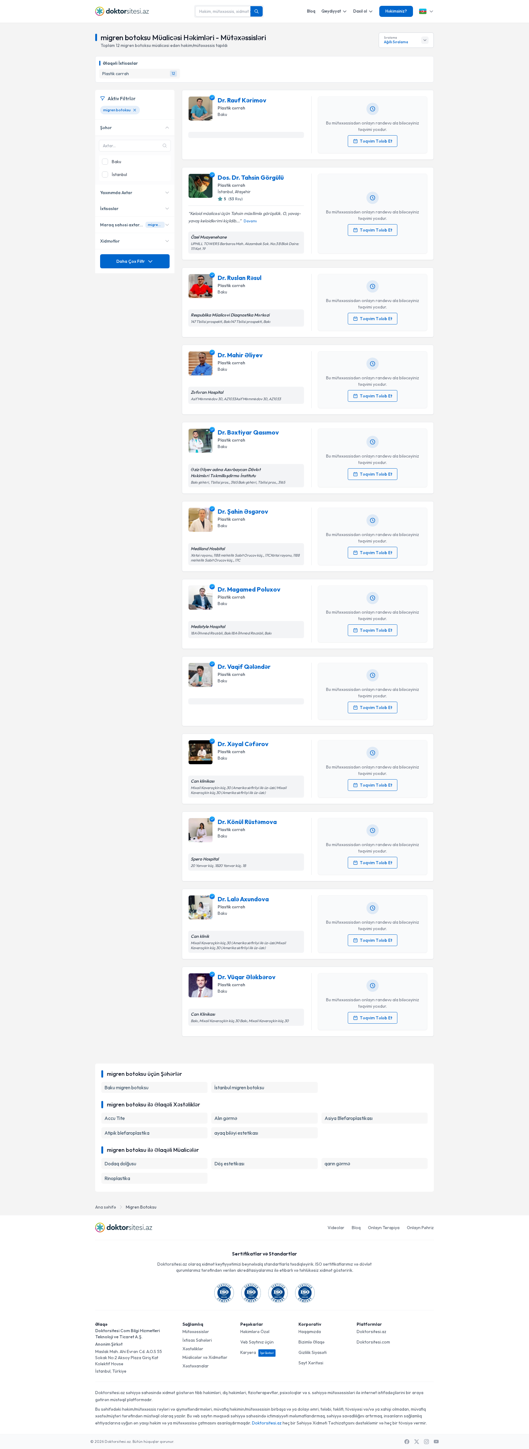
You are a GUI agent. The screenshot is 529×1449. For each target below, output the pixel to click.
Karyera (257, 1352)
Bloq (311, 11)
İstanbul (225, 191)
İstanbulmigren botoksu (239, 1087)
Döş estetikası (229, 1163)
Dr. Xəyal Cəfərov (243, 744)
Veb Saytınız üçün (257, 1342)
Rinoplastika (117, 1178)
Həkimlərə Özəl (254, 1331)
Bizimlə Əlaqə (311, 1342)
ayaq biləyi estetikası (236, 1133)
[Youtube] (436, 1441)
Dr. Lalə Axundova (243, 899)
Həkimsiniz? (396, 11)
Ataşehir (243, 191)
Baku (222, 114)
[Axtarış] (256, 11)
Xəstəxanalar (195, 1366)
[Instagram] (426, 1441)
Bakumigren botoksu (126, 1087)
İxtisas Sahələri (197, 1340)
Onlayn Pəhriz (420, 1227)
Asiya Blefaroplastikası (349, 1118)
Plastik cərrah (231, 108)
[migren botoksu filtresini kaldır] (135, 110)
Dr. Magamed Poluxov (249, 589)
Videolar (336, 1227)
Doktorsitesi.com (373, 1342)
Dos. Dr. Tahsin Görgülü (251, 177)
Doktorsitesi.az (371, 1331)
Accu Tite (114, 1118)
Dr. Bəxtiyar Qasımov (248, 432)
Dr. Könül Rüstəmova (247, 822)
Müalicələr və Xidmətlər (204, 1357)
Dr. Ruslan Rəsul (239, 278)
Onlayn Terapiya (384, 1227)
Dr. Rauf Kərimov (242, 100)
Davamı (250, 221)
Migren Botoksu (141, 1207)
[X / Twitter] (416, 1441)
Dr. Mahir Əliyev (240, 355)
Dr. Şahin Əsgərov (243, 511)
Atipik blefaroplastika (126, 1133)
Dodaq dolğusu (120, 1163)
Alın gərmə (225, 1118)
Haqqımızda (309, 1331)
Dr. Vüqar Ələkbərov (247, 977)
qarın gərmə (337, 1163)
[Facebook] (406, 1441)
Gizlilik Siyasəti (312, 1352)
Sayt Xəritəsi (310, 1363)
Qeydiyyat (331, 11)
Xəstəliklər (192, 1348)
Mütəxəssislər (195, 1331)
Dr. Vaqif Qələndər (244, 666)
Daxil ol (360, 11)
